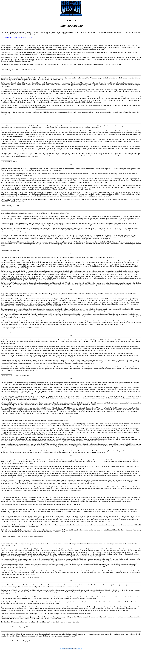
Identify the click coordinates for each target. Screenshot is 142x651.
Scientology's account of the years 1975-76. (19, 37)
